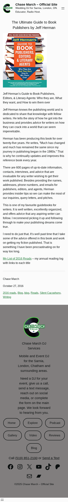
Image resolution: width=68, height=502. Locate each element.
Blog (20, 292)
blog (26, 292)
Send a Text (50, 458)
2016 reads (9, 292)
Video (33, 435)
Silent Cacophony (50, 292)
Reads (34, 292)
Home (12, 422)
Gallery (12, 435)
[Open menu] (63, 8)
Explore (33, 422)
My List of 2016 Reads (17, 258)
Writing (7, 296)
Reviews (54, 435)
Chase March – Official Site (36, 4)
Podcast (55, 422)
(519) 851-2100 (26, 458)
